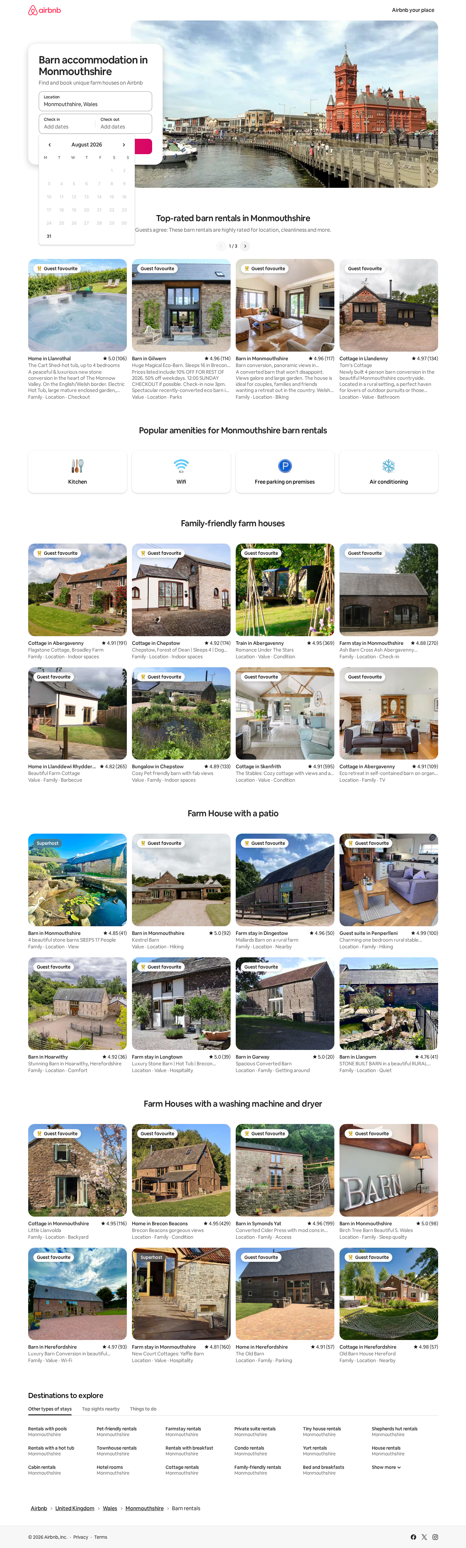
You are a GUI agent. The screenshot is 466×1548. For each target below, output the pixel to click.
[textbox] (67, 126)
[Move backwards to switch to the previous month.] (50, 145)
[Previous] (221, 246)
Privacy (80, 1537)
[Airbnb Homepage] (44, 10)
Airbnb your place (413, 10)
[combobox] (95, 104)
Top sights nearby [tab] (101, 1409)
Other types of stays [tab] (50, 1409)
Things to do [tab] (143, 1409)
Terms (100, 1537)
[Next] (245, 246)
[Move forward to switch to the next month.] (124, 145)
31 (49, 236)
